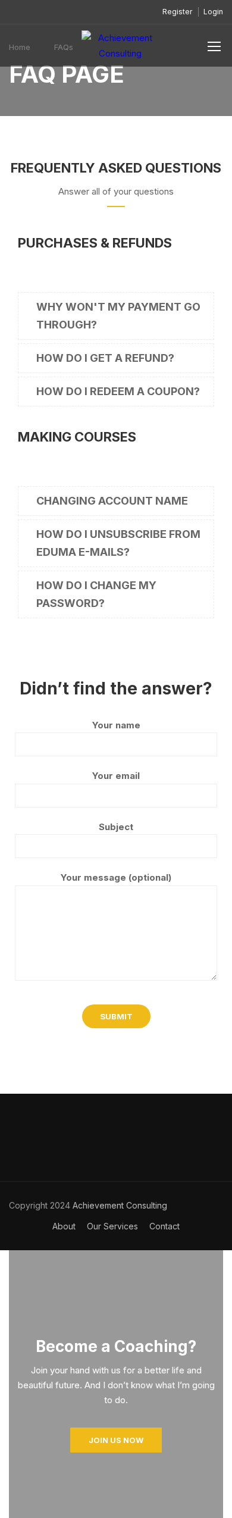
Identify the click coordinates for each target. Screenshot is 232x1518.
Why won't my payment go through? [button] (118, 316)
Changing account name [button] (112, 500)
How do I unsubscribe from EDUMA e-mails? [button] (118, 543)
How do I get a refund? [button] (105, 358)
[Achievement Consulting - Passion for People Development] (120, 48)
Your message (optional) (116, 877)
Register (177, 11)
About (64, 1226)
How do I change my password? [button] (96, 594)
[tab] (116, 316)
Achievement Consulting (118, 1205)
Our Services (112, 1226)
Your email (116, 775)
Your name (116, 725)
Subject (116, 826)
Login (213, 11)
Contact (164, 1226)
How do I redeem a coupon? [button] (118, 391)
